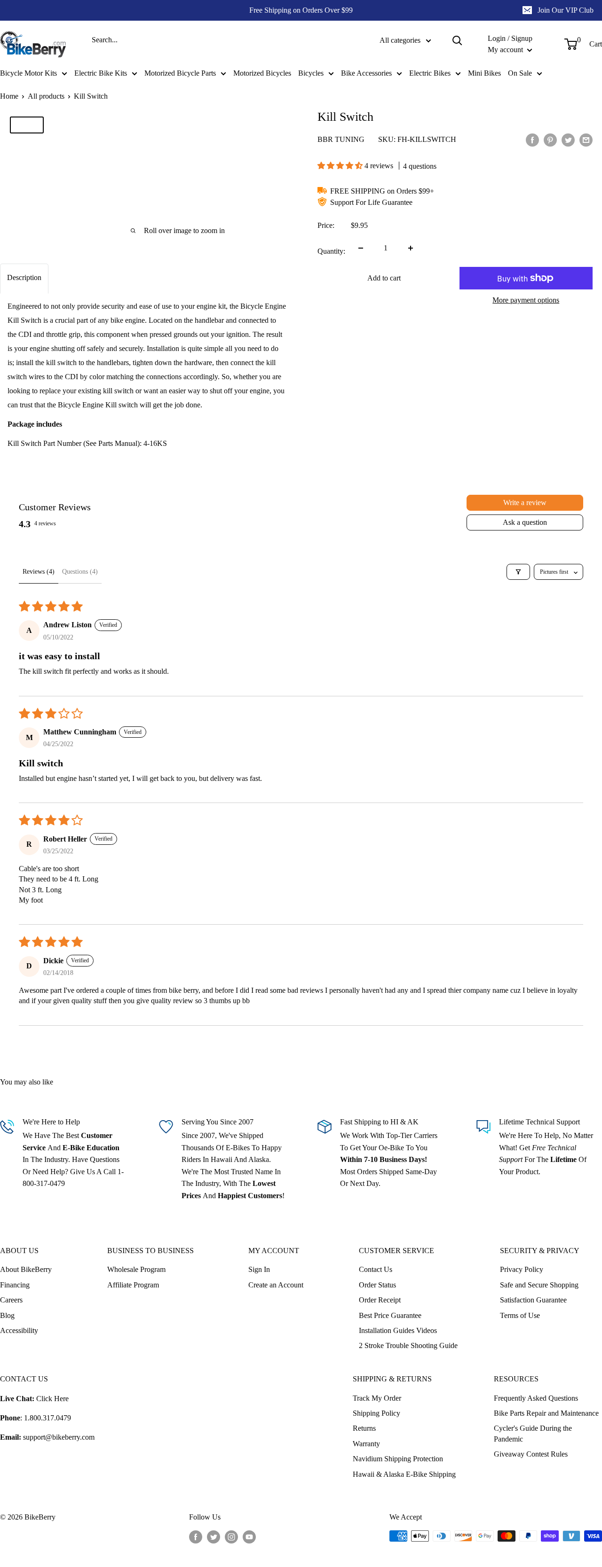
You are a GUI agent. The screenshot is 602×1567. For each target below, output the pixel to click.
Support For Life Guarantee (371, 202)
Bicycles (311, 73)
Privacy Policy (521, 1269)
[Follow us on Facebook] (195, 1537)
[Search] (457, 40)
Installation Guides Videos (398, 1330)
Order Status (377, 1285)
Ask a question (525, 522)
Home (9, 96)
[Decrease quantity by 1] (361, 248)
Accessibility (19, 1330)
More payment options (525, 300)
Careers (11, 1300)
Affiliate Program (133, 1285)
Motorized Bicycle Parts (180, 73)
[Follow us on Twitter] (213, 1537)
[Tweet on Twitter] (568, 140)
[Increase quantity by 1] (410, 248)
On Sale (520, 73)
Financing (15, 1285)
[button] (340, 166)
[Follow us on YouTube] (249, 1537)
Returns (364, 1428)
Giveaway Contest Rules (531, 1454)
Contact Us (375, 1269)
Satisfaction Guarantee (533, 1300)
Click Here (52, 1399)
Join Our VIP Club (566, 10)
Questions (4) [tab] (80, 571)
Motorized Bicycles (262, 73)
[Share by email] (586, 140)
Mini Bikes (484, 73)
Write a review (525, 503)
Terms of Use (520, 1315)
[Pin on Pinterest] (550, 140)
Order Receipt (380, 1300)
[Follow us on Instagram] (231, 1537)
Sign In (259, 1269)
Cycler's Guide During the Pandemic (533, 1433)
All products (46, 96)
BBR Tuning (340, 139)
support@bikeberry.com (59, 1437)
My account (506, 50)
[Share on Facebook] (532, 140)
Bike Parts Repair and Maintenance (546, 1413)
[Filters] (518, 572)
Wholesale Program (136, 1269)
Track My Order (377, 1398)
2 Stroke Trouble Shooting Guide (408, 1345)
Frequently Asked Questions (536, 1398)
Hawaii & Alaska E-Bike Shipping (404, 1474)
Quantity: (331, 251)
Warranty (366, 1444)
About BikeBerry (26, 1269)
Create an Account (275, 1285)
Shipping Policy (376, 1413)
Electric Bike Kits (100, 73)
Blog (7, 1315)
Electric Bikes (430, 73)
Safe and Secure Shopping (539, 1285)
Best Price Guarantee (390, 1315)
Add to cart (384, 278)
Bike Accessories (366, 73)
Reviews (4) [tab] (39, 571)
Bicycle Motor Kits (28, 73)
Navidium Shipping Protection (398, 1459)
